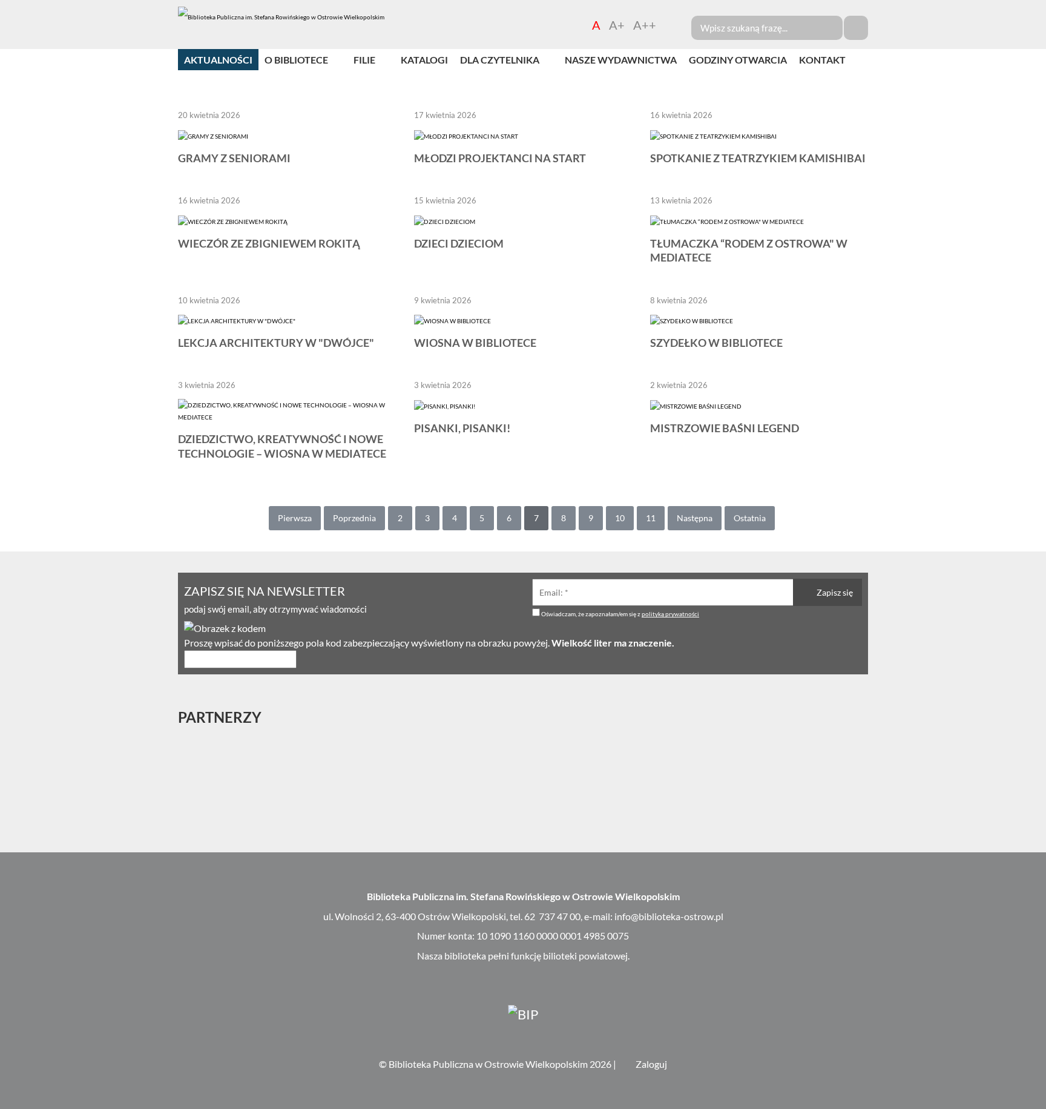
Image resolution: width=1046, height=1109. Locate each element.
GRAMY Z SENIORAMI (234, 158)
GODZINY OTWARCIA (738, 59)
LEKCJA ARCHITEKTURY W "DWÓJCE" (276, 342)
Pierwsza (295, 518)
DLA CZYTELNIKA (499, 59)
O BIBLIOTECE (296, 59)
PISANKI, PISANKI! (462, 428)
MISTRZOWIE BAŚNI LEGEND (724, 428)
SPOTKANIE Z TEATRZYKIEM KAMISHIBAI (758, 158)
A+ (617, 25)
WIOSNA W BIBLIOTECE (475, 342)
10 (620, 518)
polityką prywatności (670, 613)
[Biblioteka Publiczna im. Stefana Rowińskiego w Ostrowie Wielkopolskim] (281, 17)
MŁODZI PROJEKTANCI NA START (500, 158)
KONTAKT (822, 59)
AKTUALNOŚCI (218, 59)
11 (651, 518)
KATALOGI (424, 59)
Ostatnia (750, 518)
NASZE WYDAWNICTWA (621, 59)
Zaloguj (651, 1064)
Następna (694, 518)
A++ (644, 25)
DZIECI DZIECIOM (459, 243)
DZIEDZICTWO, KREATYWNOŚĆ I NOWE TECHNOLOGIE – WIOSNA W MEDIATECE (282, 445)
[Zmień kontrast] (669, 25)
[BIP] (523, 1013)
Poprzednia (354, 518)
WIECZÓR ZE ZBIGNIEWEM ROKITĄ (269, 243)
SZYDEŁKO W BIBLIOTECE (716, 342)
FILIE (364, 59)
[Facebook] (1035, 396)
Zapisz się (834, 592)
